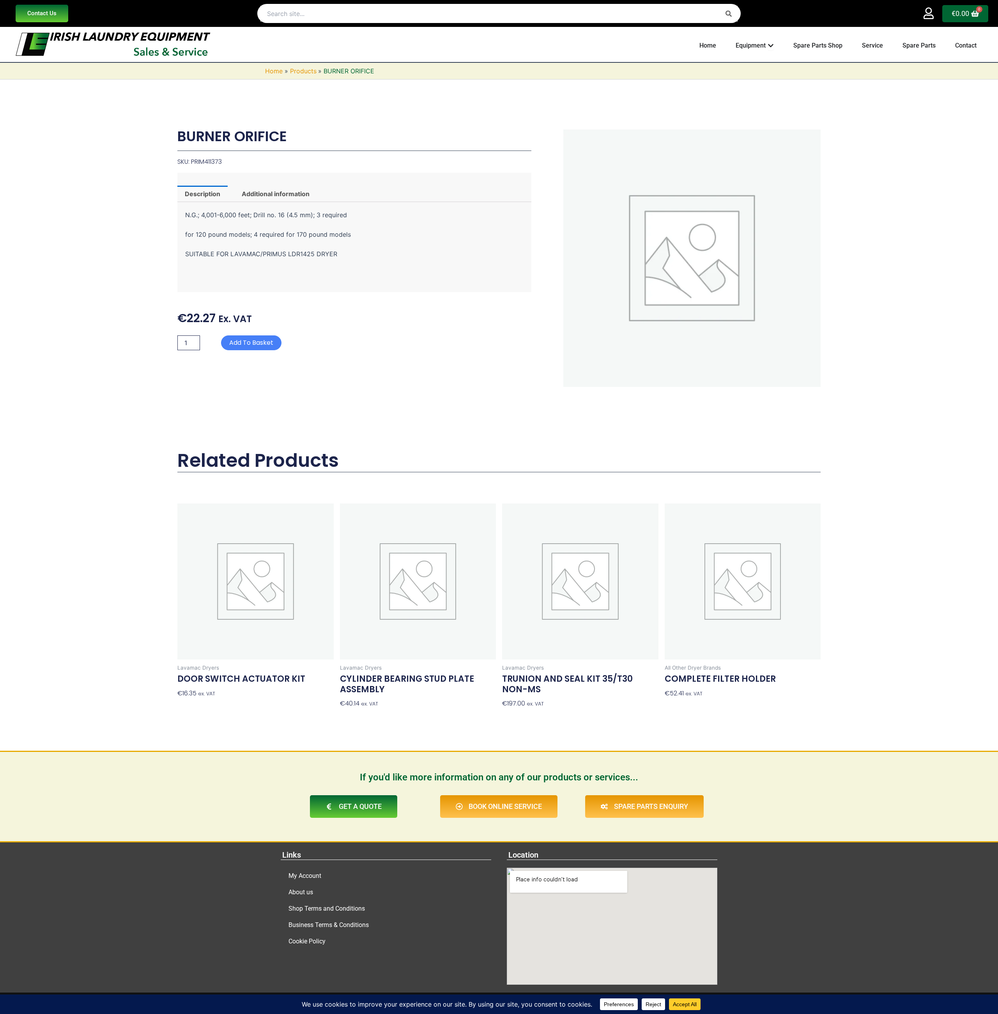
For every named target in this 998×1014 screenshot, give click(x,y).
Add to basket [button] (199, 707)
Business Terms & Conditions (328, 925)
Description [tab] (202, 194)
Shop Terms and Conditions (326, 908)
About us (300, 892)
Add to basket (251, 342)
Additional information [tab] (276, 194)
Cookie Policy (307, 941)
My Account (304, 875)
